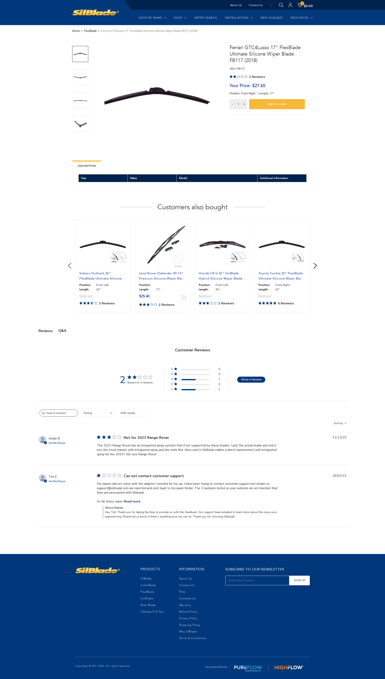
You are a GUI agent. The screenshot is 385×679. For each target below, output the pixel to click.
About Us (236, 5)
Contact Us (256, 5)
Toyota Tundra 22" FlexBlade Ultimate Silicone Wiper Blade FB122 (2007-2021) (281, 278)
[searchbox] (59, 413)
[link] (195, 389)
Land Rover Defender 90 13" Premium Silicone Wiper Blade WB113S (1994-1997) (162, 278)
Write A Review (251, 379)
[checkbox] (134, 413)
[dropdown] (98, 413)
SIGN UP (299, 580)
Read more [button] (132, 501)
